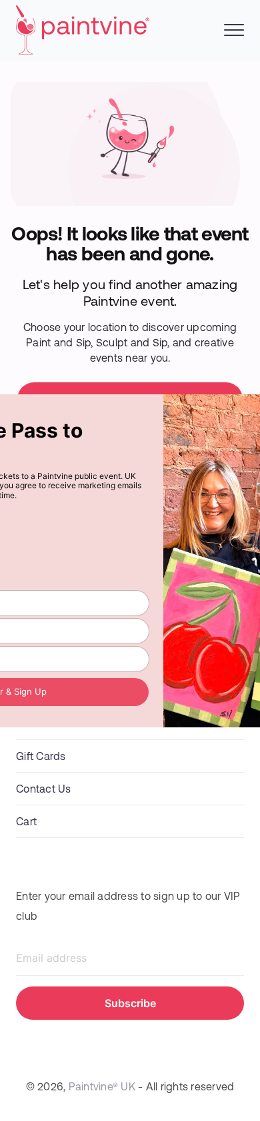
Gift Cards (41, 755)
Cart (26, 821)
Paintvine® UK (102, 1086)
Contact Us (43, 788)
